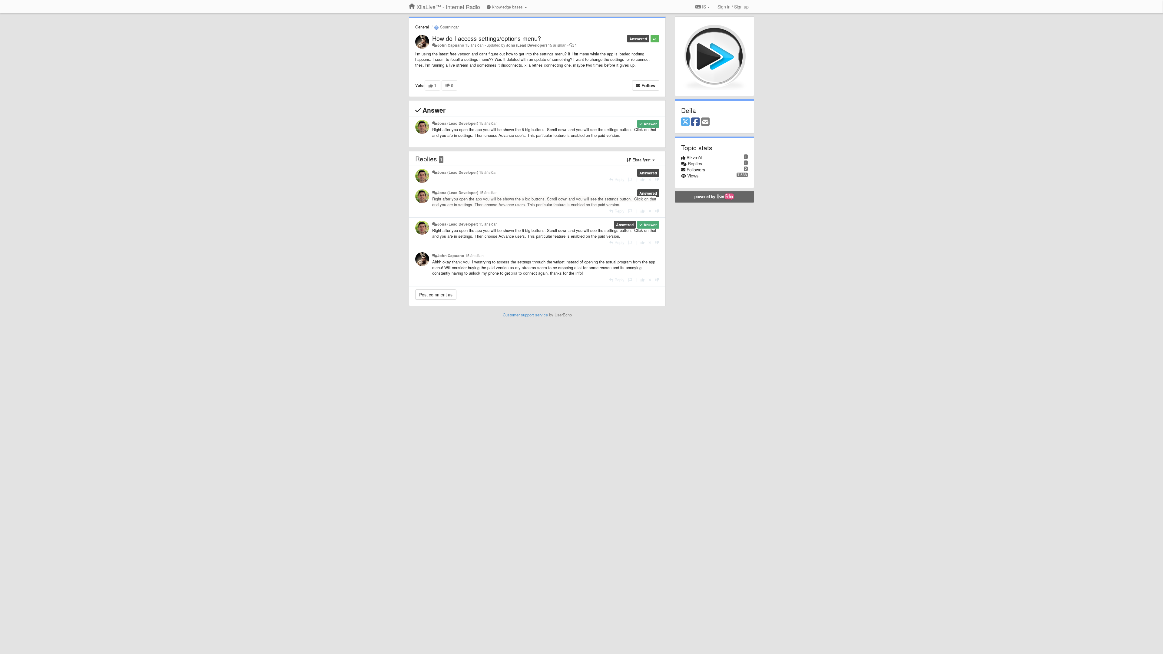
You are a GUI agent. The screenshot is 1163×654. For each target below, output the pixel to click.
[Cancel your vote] (649, 179)
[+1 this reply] (642, 179)
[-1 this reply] (657, 179)
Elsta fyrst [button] (641, 160)
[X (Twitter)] (685, 122)
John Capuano (450, 45)
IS (704, 7)
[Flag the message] (630, 179)
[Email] (705, 122)
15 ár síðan (488, 123)
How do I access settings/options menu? (486, 38)
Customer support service (525, 315)
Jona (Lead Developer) (526, 45)
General (422, 27)
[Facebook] (695, 122)
